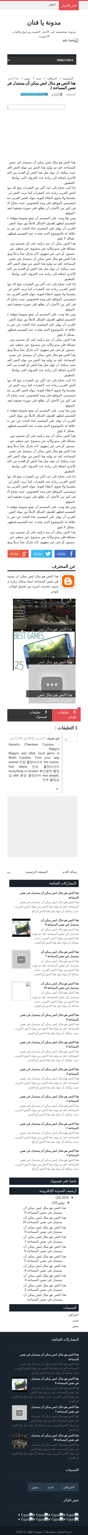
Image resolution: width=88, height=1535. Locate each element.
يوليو (61, 1203)
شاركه (61, 553)
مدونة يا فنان (44, 22)
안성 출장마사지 (45, 766)
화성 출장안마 (30, 775)
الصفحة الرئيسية (36, 872)
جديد (30, 94)
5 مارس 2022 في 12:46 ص (28, 738)
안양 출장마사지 (31, 762)
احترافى (39, 94)
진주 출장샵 (51, 780)
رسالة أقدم (70, 872)
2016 (65, 1197)
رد (57, 788)
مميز (23, 94)
